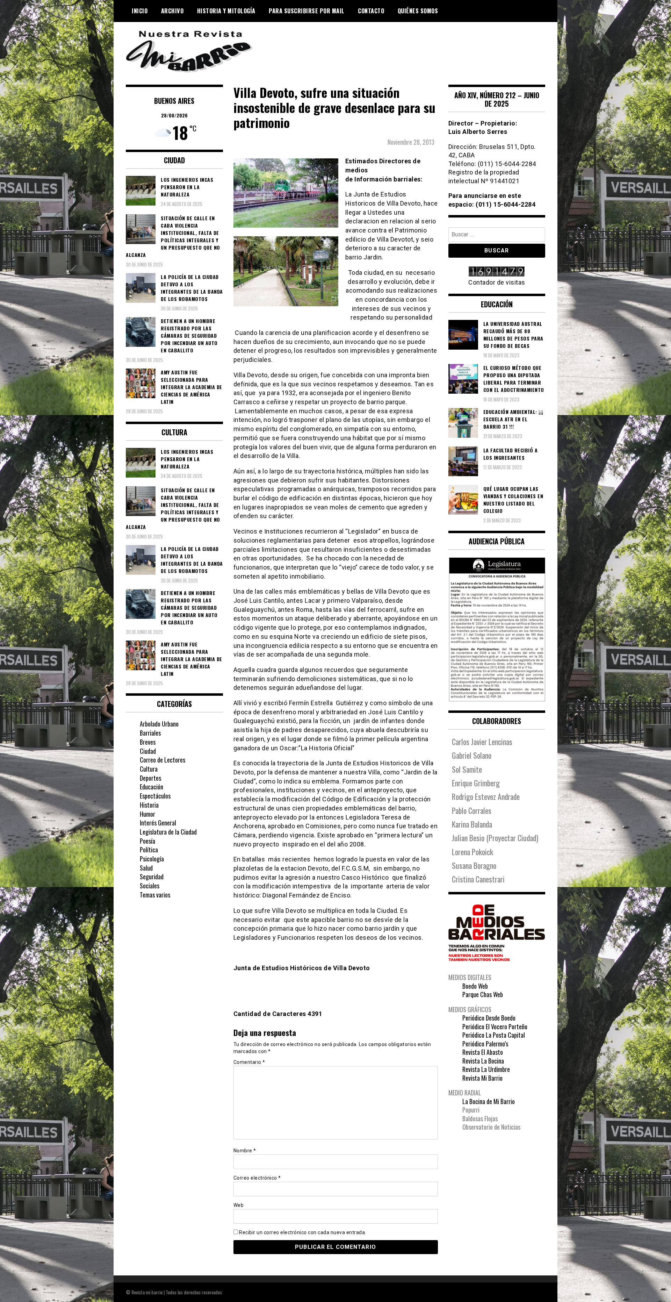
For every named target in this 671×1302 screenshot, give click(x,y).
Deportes (150, 777)
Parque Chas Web (482, 994)
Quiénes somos (418, 11)
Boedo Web (475, 985)
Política (149, 849)
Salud (146, 867)
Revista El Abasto (482, 1052)
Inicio (139, 11)
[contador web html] (497, 272)
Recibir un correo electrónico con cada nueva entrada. (302, 1232)
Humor (147, 813)
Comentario (249, 1062)
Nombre (244, 1150)
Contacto (371, 11)
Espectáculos (155, 795)
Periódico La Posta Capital (493, 1034)
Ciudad (148, 751)
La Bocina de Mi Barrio (488, 1101)
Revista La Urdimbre (486, 1069)
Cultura (149, 768)
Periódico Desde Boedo (488, 1017)
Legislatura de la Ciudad (168, 831)
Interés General (158, 822)
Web (238, 1205)
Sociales (149, 885)
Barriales (150, 732)
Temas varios (155, 894)
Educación (151, 786)
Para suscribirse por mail (307, 11)
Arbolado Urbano (159, 723)
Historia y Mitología (226, 11)
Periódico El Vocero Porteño (494, 1026)
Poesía (147, 840)
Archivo (172, 11)
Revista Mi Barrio (482, 1077)
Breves (148, 741)
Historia (149, 804)
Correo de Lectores (162, 759)
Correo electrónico (257, 1178)
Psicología (152, 858)
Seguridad (152, 876)
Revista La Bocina (483, 1060)
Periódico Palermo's (485, 1043)
